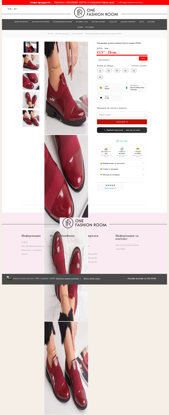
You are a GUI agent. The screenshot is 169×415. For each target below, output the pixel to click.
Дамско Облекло (128, 22)
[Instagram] (123, 257)
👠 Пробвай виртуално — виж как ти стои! (122, 130)
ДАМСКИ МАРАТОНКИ (40, 22)
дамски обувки (77, 34)
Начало (50, 34)
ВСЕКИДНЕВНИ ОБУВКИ (62, 22)
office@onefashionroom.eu (131, 2)
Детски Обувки (98, 22)
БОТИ (141, 22)
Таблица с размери (139, 66)
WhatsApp (121, 141)
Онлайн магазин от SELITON (142, 278)
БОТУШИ (151, 22)
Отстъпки (89, 27)
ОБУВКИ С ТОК (82, 22)
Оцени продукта (110, 188)
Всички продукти (62, 34)
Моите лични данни (92, 278)
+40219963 (120, 249)
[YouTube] (129, 257)
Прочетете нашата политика (67, 278)
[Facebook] (118, 257)
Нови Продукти (21, 22)
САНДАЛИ (113, 22)
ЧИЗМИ (80, 27)
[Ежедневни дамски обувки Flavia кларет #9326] (31, 63)
